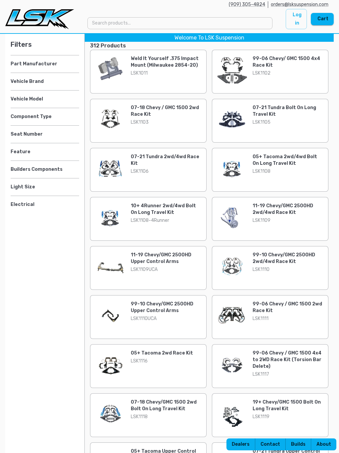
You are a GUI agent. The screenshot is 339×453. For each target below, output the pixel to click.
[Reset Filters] (77, 44)
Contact (270, 444)
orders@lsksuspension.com (299, 4)
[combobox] (179, 23)
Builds (298, 444)
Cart (322, 19)
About (323, 444)
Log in (297, 19)
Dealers (241, 444)
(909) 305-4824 (247, 4)
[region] (169, 243)
